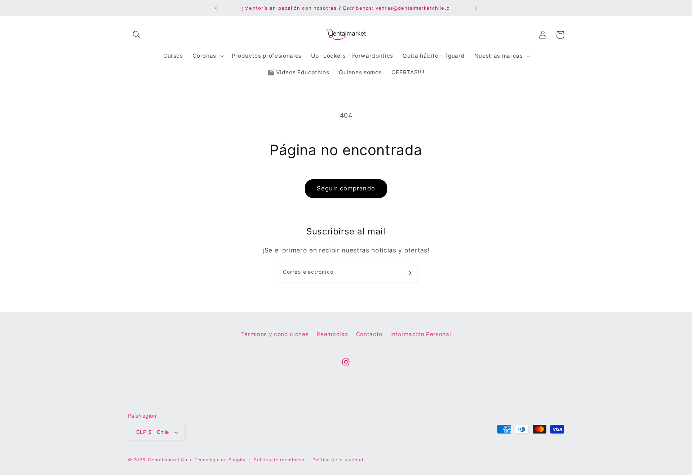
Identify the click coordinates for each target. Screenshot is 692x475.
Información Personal (420, 334)
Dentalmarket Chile (170, 459)
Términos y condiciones (275, 334)
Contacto (369, 334)
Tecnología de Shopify (220, 459)
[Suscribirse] (408, 273)
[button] (136, 34)
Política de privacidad (338, 459)
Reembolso (332, 334)
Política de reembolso (279, 459)
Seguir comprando (346, 188)
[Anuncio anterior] (216, 8)
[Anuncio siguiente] (476, 8)
